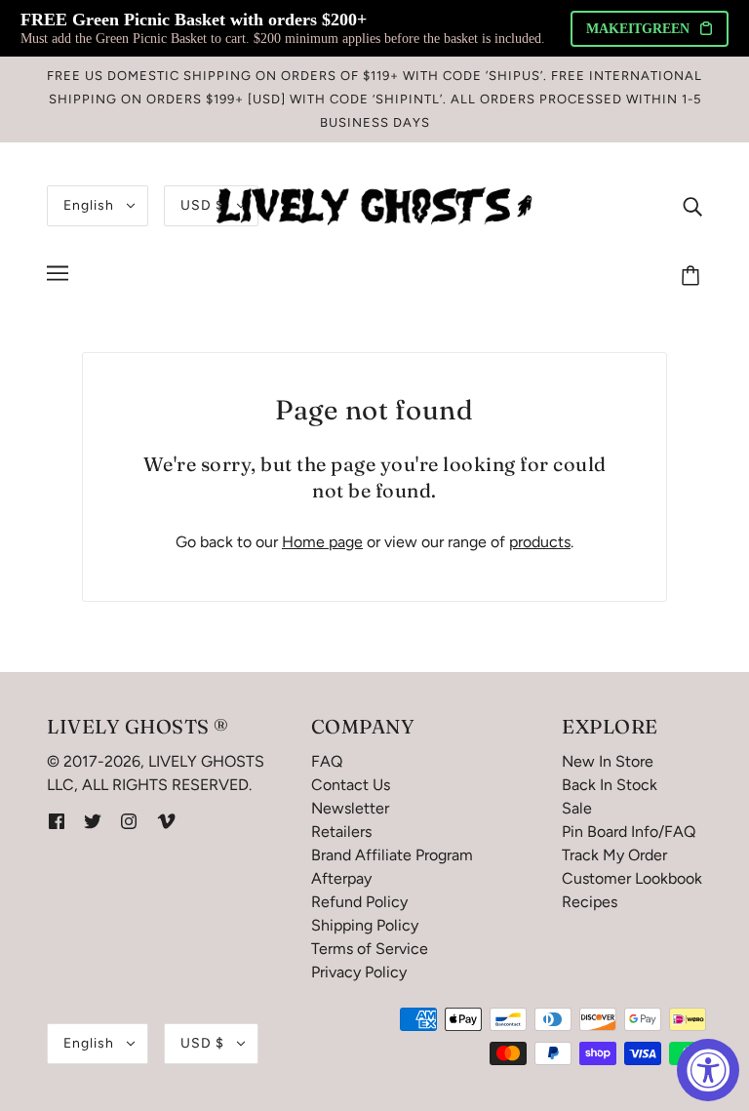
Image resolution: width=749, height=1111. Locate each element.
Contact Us (350, 784)
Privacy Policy (359, 972)
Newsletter (350, 808)
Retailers (341, 831)
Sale (577, 808)
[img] (692, 205)
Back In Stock (609, 784)
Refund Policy (359, 902)
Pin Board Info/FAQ (628, 831)
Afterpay (341, 878)
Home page (322, 542)
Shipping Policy (364, 925)
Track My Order (614, 855)
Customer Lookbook (632, 878)
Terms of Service (369, 948)
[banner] (374, 204)
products (540, 542)
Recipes (589, 902)
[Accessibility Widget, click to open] (708, 1070)
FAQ (326, 761)
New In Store (607, 761)
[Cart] (693, 276)
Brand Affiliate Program (392, 855)
